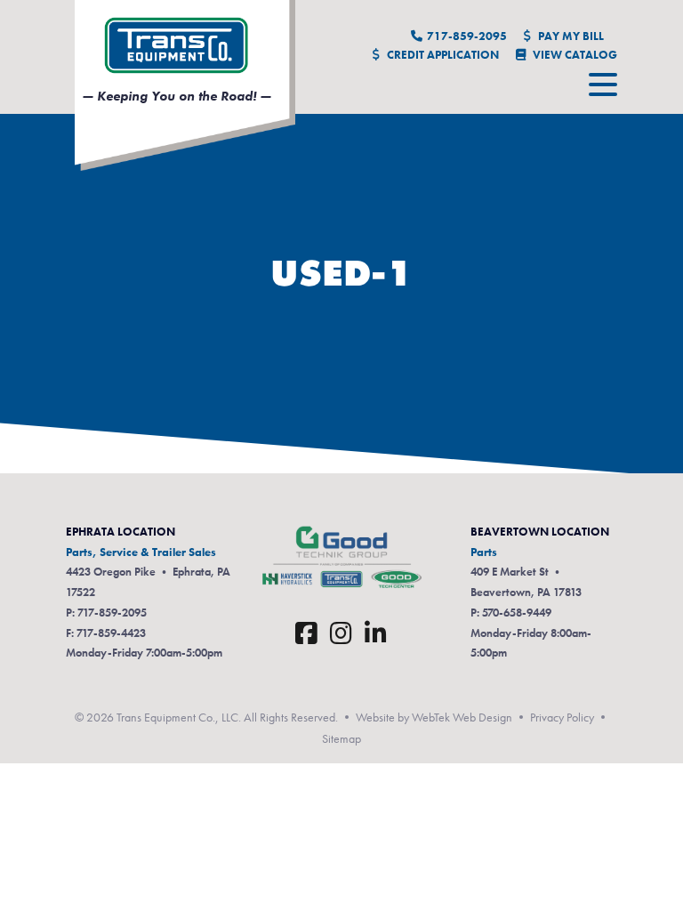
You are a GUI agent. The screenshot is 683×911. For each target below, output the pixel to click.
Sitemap (341, 738)
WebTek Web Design (462, 717)
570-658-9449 (516, 612)
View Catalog (573, 54)
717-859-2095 (467, 36)
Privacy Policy (562, 717)
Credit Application (441, 54)
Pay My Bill (569, 36)
